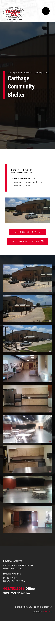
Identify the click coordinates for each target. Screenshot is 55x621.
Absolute (47, 612)
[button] (46, 11)
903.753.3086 (14, 589)
